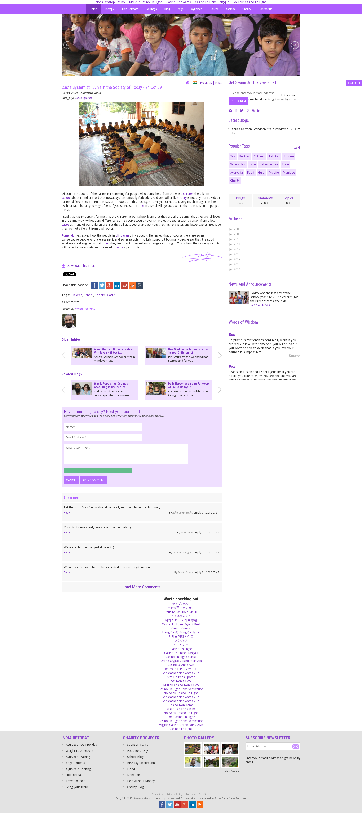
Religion (274, 156)
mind (106, 243)
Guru (261, 172)
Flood (131, 769)
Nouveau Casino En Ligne (181, 693)
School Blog (135, 757)
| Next (217, 83)
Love (285, 164)
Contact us (157, 794)
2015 (237, 264)
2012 (237, 249)
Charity (246, 9)
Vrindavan (122, 235)
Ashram (230, 9)
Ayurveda (196, 9)
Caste (111, 295)
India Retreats (130, 9)
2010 (237, 239)
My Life (274, 172)
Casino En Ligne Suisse (181, 657)
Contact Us (265, 9)
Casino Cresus (181, 628)
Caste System (83, 98)
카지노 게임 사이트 (181, 636)
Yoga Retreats (75, 763)
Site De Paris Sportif (181, 677)
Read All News (260, 305)
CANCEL (71, 480)
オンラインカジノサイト (181, 669)
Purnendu (68, 235)
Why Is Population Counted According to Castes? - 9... (111, 385)
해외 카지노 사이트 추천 (181, 620)
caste (65, 224)
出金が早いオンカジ (181, 608)
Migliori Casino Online (181, 709)
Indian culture (269, 164)
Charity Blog (135, 787)
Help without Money (141, 781)
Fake (252, 164)
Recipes (244, 156)
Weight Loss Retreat (79, 751)
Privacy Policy (174, 794)
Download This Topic (80, 266)
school (66, 198)
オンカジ (181, 640)
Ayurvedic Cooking (78, 769)
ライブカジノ (181, 603)
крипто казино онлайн (181, 612)
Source (294, 355)
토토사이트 (181, 645)
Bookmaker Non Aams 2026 (181, 673)
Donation (133, 775)
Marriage (289, 172)
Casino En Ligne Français (181, 653)
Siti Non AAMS (181, 681)
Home (93, 9)
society (182, 198)
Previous (206, 83)
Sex (232, 156)
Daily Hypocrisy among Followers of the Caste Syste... (189, 385)
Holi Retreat (74, 775)
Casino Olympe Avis (181, 665)
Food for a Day (137, 751)
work (119, 247)
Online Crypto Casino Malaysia (181, 661)
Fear (232, 366)
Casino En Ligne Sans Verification (181, 689)
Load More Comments (141, 586)
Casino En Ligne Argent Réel (181, 624)
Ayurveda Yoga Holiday (81, 744)
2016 (237, 269)
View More (231, 771)
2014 (237, 259)
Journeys (151, 9)
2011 (237, 244)
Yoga (180, 9)
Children (76, 295)
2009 (237, 229)
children (188, 194)
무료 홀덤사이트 (181, 616)
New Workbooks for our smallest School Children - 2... (188, 351)
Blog (167, 9)
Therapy (109, 9)
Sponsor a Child (137, 744)
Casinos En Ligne (181, 729)
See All (296, 147)
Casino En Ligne (181, 649)
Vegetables (237, 164)
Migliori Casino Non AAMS (181, 685)
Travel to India (75, 781)
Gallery (214, 9)
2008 (237, 234)
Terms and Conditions (198, 794)
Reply (67, 512)
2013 (237, 254)
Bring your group (77, 787)
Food (250, 172)
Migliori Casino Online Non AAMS (181, 725)
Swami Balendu (85, 309)
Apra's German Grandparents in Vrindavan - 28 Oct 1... (113, 351)
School (88, 295)
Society (100, 295)
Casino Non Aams (181, 705)
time (141, 206)
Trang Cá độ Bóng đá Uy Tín (181, 632)
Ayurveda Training (78, 757)
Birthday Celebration (141, 763)
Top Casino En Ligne (181, 717)
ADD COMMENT (93, 480)
